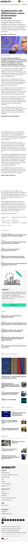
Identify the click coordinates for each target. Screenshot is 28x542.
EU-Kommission (6, 222)
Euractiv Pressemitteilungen (8, 497)
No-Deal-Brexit (23, 222)
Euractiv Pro (5, 505)
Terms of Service (13, 536)
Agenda (3, 481)
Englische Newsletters (7, 514)
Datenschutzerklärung (7, 528)
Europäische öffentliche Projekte (10, 475)
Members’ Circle (5, 486)
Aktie (10, 225)
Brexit (8, 220)
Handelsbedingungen (20, 532)
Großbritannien (14, 222)
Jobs (3, 479)
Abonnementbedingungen (8, 532)
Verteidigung (11, 4)
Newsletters (24, 4)
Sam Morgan (4, 34)
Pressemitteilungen (6, 483)
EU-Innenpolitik (15, 220)
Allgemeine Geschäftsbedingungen (10, 530)
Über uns (4, 491)
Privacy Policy (5, 536)
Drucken (4, 225)
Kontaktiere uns (5, 493)
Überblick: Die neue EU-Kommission (10, 116)
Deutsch (22, 1)
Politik (6, 4)
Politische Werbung (6, 500)
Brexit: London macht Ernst (8, 175)
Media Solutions (5, 472)
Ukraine (2, 4)
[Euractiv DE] (6, 1)
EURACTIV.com (12, 34)
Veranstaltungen (6, 477)
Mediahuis (4, 495)
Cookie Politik (16, 528)
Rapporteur (17, 4)
